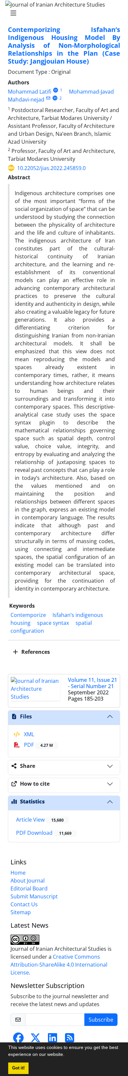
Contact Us (24, 904)
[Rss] (69, 1039)
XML (28, 734)
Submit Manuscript (34, 896)
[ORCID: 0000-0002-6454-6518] (55, 98)
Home (18, 872)
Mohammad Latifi (29, 91)
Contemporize (28, 615)
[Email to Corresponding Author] (48, 98)
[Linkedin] (52, 1039)
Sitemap (21, 912)
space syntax (53, 622)
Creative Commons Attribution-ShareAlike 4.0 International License (59, 964)
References (35, 651)
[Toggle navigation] (62, 13)
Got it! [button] (18, 1068)
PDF (38, 744)
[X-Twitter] (35, 1039)
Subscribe (101, 1019)
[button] (67, 1055)
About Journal (28, 880)
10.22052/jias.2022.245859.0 (51, 168)
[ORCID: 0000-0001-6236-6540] (56, 90)
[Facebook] (18, 1039)
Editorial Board (29, 888)
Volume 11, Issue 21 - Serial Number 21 (92, 683)
